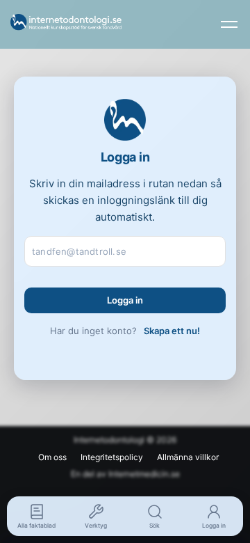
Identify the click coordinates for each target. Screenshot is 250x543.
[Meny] (229, 24)
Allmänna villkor (188, 457)
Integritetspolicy (112, 457)
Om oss (52, 457)
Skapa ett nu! (172, 330)
